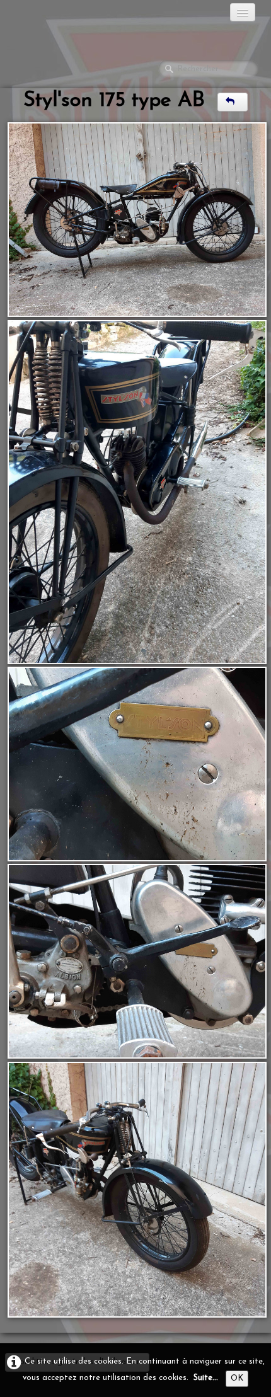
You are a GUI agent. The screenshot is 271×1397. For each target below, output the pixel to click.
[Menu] (242, 12)
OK (237, 1378)
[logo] (59, 16)
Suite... (205, 1378)
